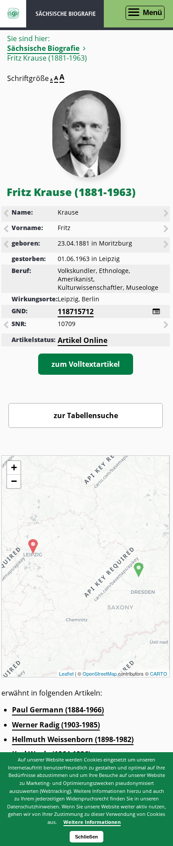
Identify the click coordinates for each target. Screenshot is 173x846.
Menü (152, 12)
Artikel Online (82, 340)
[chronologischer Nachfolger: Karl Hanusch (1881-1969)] (166, 245)
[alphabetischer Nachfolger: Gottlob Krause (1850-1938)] (166, 214)
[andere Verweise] (156, 311)
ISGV (13, 13)
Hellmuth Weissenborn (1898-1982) (73, 739)
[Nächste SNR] (166, 325)
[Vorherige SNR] (6, 325)
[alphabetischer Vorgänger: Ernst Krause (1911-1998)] (6, 214)
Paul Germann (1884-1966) (58, 710)
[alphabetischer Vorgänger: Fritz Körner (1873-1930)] (6, 229)
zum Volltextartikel (85, 364)
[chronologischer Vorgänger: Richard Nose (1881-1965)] (6, 245)
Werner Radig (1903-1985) (56, 725)
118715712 (76, 311)
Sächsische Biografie (43, 48)
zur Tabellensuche (86, 415)
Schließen (86, 836)
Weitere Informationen (92, 822)
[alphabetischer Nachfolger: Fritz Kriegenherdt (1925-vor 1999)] (166, 229)
